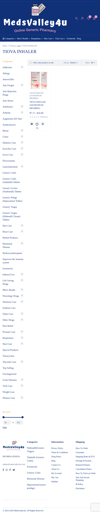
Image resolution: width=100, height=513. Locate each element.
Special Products (10, 350)
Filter (5, 427)
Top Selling (8, 368)
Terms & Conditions (59, 452)
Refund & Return (83, 465)
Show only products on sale (43, 63)
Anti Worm (8, 100)
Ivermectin (8, 268)
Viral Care (7, 386)
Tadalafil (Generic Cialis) (35, 459)
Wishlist (54, 482)
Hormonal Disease (35, 478)
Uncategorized (9, 374)
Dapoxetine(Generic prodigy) (36, 486)
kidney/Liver (9, 274)
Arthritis (7, 112)
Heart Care (8, 231)
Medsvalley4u (20, 510)
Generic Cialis (9, 172)
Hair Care (7, 225)
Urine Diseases (10, 380)
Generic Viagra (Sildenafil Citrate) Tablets (11, 216)
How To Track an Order (86, 473)
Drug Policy (56, 456)
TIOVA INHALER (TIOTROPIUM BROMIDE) (38, 105)
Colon (5, 136)
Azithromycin (9, 124)
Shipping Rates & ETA (85, 456)
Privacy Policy (57, 448)
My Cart (54, 477)
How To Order (82, 448)
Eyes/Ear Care (9, 148)
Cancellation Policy (84, 469)
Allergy (6, 73)
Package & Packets (83, 461)
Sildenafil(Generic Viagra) (35, 450)
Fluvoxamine (9, 160)
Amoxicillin (8, 79)
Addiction (7, 67)
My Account (56, 473)
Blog (53, 461)
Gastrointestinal (10, 166)
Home (5, 46)
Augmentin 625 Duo (12, 118)
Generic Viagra (10, 207)
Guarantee (80, 452)
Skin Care (7, 344)
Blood (5, 130)
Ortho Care (8, 314)
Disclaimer (80, 488)
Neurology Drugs (11, 296)
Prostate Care (9, 332)
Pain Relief (8, 326)
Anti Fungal (8, 85)
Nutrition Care (9, 302)
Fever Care (8, 154)
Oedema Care (9, 308)
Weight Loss (8, 392)
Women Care (9, 398)
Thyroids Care (9, 362)
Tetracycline (8, 356)
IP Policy (79, 484)
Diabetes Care (9, 142)
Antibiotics (8, 106)
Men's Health (9, 290)
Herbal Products (10, 237)
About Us (55, 469)
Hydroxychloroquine (12, 253)
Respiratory (8, 338)
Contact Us (56, 465)
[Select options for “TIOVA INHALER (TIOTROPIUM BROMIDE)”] (32, 124)
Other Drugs (8, 320)
